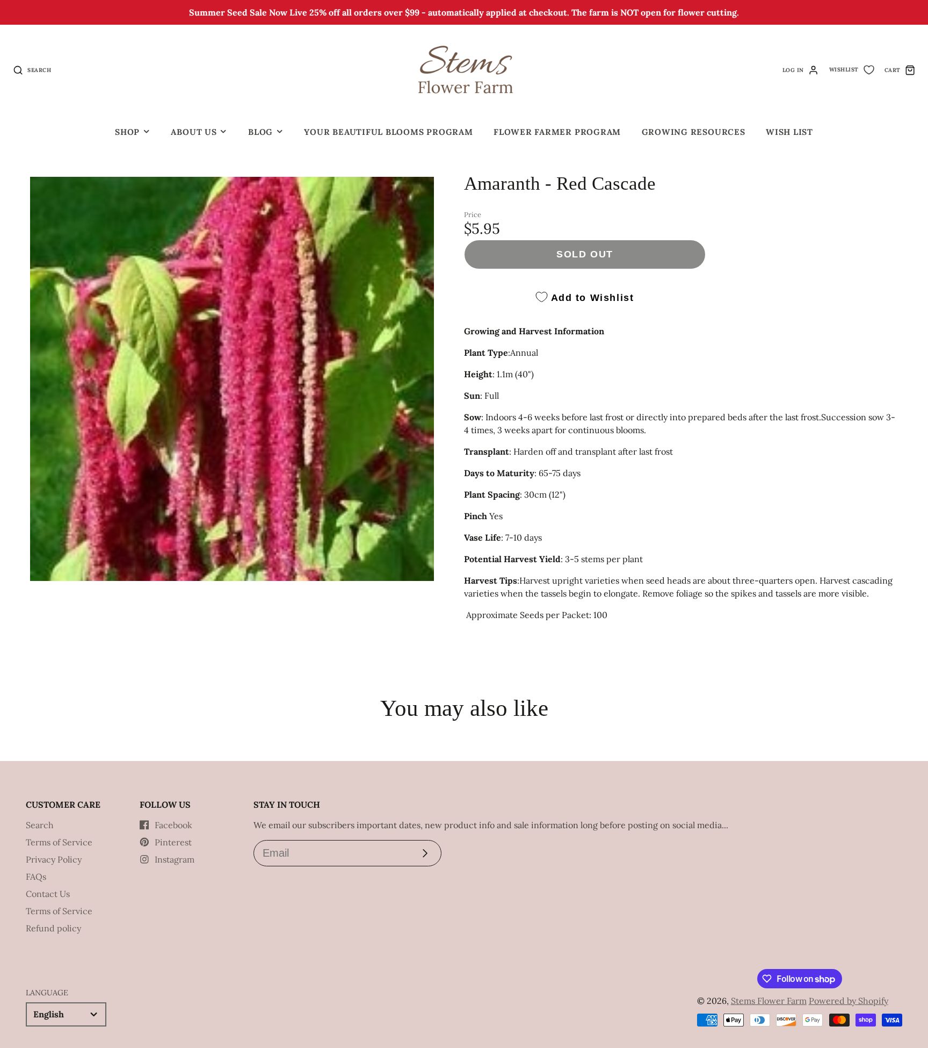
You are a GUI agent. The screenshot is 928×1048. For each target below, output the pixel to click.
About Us (193, 132)
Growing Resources (693, 132)
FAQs (36, 876)
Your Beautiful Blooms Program (388, 132)
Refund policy (53, 928)
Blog (260, 132)
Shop (127, 132)
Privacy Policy (54, 859)
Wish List (789, 132)
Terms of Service (59, 842)
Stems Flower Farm (769, 1000)
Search (40, 825)
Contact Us (48, 893)
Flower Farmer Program (557, 132)
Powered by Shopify (848, 1000)
